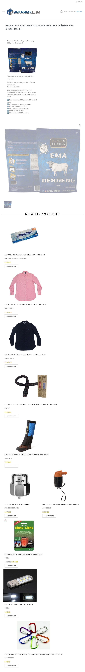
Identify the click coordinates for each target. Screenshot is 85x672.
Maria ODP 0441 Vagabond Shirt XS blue (25, 354)
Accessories (47, 508)
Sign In (80, 2)
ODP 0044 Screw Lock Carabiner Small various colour (34, 654)
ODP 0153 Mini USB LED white (19, 604)
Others (7, 408)
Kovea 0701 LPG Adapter (17, 504)
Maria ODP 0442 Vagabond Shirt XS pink (25, 304)
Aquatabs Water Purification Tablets (25, 255)
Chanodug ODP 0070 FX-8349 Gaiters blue (26, 454)
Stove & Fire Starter (12, 508)
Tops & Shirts (9, 308)
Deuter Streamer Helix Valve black (60, 504)
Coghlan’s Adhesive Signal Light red (24, 554)
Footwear (8, 458)
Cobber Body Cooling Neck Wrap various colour (31, 404)
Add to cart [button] (11, 266)
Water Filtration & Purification (16, 258)
